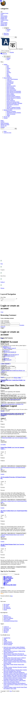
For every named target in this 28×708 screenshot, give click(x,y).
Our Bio (5, 632)
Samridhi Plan (7, 637)
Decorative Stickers (14, 681)
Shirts (10, 651)
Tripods (25, 673)
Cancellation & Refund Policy (11, 621)
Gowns (18, 657)
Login (8, 30)
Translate (12, 52)
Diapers (20, 664)
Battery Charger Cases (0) (10, 348)
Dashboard (6, 34)
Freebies (6, 118)
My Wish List (7, 607)
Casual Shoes (14, 653)
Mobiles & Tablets (8, 110)
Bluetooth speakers (8, 673)
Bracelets (20, 667)
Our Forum (6, 629)
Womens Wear (7, 657)
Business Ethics (7, 617)
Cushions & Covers (18, 684)
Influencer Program (8, 643)
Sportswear (15, 651)
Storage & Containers (17, 677)
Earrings (10, 667)
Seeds (22, 687)
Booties (15, 664)
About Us (6, 615)
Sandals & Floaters (12, 655)
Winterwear (10, 652)
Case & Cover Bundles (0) (10, 352)
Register (8, 29)
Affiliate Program (8, 641)
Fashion (5, 64)
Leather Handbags (10, 669)
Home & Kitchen (8, 77)
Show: (2, 369)
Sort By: (3, 367)
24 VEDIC (3, 444)
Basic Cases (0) (7, 346)
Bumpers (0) (6, 350)
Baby (5, 664)
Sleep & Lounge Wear (11, 659)
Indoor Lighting (19, 679)
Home (5, 131)
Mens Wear (6, 651)
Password (3, 325)
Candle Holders (22, 680)
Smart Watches (19, 673)
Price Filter (3, 297)
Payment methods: (5, 596)
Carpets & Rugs (21, 648)
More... (2, 593)
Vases (8, 681)
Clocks (5, 681)
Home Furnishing (8, 683)
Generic (2, 377)
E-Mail (3, 356)
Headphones (21, 672)
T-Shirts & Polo (21, 651)
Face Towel (14, 648)
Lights (14, 673)
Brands (5, 609)
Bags (5, 669)
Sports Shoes (20, 655)
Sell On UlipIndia (8, 644)
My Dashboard (7, 608)
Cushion (18, 647)
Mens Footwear (7, 653)
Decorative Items (8, 648)
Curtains (13, 647)
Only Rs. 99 (6, 116)
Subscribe (17, 574)
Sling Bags (6, 671)
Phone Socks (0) (7, 359)
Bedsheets (22, 647)
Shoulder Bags (12, 671)
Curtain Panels (7, 649)
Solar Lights (13, 688)
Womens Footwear (8, 660)
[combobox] (6, 51)
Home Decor (12, 679)
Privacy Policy (7, 619)
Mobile (3, 359)
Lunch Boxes (20, 676)
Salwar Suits (14, 657)
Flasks (25, 676)
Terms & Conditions (8, 618)
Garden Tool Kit (17, 687)
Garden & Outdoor (8, 687)
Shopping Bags (18, 669)
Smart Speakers (7, 675)
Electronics (6, 672)
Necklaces (15, 667)
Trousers (6, 652)
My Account (6, 604)
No (7, 375)
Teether (12, 664)
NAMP (5, 640)
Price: (2, 388)
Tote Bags (18, 671)
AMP (5, 639)
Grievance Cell (7, 628)
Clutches (25, 669)
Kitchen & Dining (8, 677)
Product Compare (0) (6, 363)
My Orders (6, 605)
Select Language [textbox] (5, 50)
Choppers (14, 676)
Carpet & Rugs (10, 684)
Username (3, 323)
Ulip (11, 691)
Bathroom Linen (16, 683)
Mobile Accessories (13, 672)
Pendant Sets (9, 668)
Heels (9, 663)
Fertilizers (7, 688)
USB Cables (14, 675)
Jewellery (6, 667)
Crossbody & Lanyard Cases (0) (11, 354)
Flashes (24, 675)
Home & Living (7, 647)
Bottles (8, 664)
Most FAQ (6, 630)
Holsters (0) (6, 358)
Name (3, 351)
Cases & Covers (7, 132)
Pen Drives (20, 675)
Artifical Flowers (14, 680)
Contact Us (6, 626)
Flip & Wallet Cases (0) (9, 356)
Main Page (6, 33)
